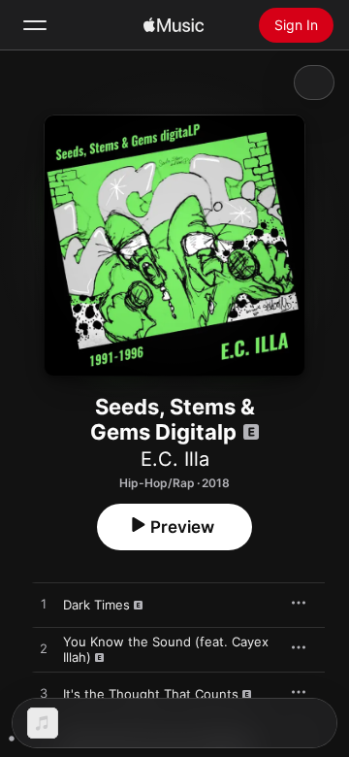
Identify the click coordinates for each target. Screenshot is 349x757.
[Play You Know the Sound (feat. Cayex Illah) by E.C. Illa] (43, 649)
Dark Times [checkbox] (96, 604)
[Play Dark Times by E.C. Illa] (43, 604)
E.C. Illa (175, 459)
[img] (173, 25)
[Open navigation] (35, 25)
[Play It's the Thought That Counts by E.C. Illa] (43, 694)
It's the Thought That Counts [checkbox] (150, 694)
